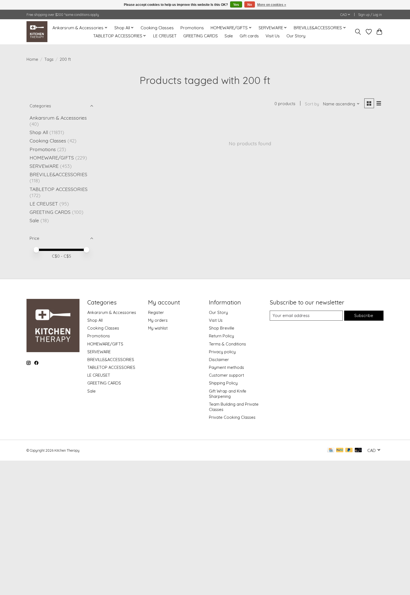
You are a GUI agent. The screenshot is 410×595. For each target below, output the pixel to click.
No (249, 5)
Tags (49, 59)
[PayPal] (339, 450)
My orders (158, 320)
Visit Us (273, 35)
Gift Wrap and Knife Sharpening (227, 393)
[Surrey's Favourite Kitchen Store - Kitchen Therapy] (36, 31)
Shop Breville (221, 328)
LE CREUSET (165, 35)
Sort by (312, 104)
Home (32, 59)
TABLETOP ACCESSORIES (59, 189)
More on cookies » (271, 5)
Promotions (192, 27)
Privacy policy (222, 351)
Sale (229, 35)
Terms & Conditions (227, 344)
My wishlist (158, 328)
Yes (236, 5)
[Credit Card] (330, 450)
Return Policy (221, 335)
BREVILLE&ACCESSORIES (58, 174)
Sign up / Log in (370, 15)
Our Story (295, 35)
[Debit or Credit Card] (358, 450)
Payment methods (226, 367)
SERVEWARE (44, 166)
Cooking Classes (157, 27)
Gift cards (249, 35)
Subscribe (363, 315)
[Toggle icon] (358, 32)
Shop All (39, 132)
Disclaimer (219, 359)
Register (156, 312)
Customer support (226, 375)
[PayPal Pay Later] (349, 450)
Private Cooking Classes (232, 417)
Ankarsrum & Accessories (58, 118)
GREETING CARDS (200, 35)
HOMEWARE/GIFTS (52, 157)
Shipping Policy (223, 383)
